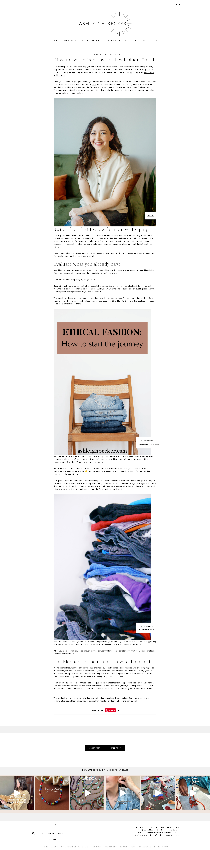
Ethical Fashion (96, 54)
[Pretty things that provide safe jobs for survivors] (193, 793)
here (94, 84)
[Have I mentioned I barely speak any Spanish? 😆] (158, 793)
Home (54, 41)
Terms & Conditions (141, 847)
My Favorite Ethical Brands (122, 41)
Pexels (156, 444)
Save (112, 710)
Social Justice (150, 41)
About (54, 847)
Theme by (159, 847)
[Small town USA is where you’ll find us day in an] (17, 793)
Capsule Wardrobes (92, 41)
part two (144, 698)
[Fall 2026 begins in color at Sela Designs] (52, 793)
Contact (97, 847)
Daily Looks (70, 41)
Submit (52, 840)
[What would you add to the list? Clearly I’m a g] (123, 793)
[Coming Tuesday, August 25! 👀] (87, 793)
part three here (134, 701)
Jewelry (150, 215)
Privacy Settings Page (116, 847)
